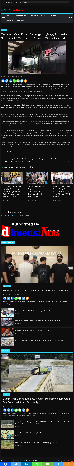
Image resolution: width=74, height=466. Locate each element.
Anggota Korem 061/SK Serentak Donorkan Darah (55, 160)
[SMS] (18, 81)
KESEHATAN (34, 16)
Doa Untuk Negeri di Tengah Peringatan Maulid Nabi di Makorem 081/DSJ (39, 321)
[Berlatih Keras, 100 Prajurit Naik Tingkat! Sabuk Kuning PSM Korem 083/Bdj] (7, 341)
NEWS (9, 16)
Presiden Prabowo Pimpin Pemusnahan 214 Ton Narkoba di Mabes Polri (36, 191)
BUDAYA (54, 16)
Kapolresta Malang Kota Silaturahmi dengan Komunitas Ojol (34, 311)
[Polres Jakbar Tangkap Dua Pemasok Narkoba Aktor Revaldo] (37, 264)
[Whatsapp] (14, 81)
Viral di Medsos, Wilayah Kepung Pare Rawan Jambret (32, 433)
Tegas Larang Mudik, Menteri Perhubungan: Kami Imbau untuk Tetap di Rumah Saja (19, 160)
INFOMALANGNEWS (16, 77)
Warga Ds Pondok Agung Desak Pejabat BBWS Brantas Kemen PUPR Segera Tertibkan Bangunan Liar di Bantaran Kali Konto (43, 423)
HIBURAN (10, 20)
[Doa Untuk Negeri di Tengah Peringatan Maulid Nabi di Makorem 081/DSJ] (7, 322)
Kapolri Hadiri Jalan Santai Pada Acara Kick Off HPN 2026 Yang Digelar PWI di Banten (61, 191)
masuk (12, 215)
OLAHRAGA (44, 16)
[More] (25, 81)
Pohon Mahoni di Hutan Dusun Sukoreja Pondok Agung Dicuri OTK (36, 443)
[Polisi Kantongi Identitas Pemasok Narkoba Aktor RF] (7, 332)
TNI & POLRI (20, 20)
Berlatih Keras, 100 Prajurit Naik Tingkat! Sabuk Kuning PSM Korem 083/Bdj (39, 340)
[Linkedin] (10, 81)
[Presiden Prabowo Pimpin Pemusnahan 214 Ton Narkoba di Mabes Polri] (37, 173)
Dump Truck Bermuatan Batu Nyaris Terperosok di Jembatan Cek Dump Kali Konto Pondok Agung (36, 400)
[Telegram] (22, 81)
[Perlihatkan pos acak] (70, 18)
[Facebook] (3, 81)
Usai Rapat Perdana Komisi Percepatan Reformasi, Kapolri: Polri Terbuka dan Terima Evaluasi (12, 191)
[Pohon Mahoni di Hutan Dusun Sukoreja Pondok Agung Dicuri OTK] (7, 444)
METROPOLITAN (21, 16)
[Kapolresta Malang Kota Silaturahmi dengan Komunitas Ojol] (7, 312)
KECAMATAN (6, 394)
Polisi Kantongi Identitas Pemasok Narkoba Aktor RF (32, 330)
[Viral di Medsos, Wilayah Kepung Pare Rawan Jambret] (7, 434)
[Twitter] (6, 81)
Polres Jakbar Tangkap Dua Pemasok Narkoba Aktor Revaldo (36, 290)
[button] (12, 16)
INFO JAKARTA (7, 286)
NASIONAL (4, 30)
